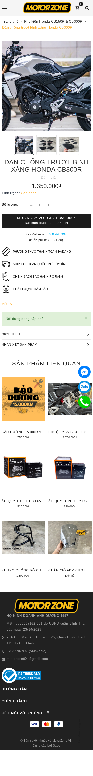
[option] (46, 86)
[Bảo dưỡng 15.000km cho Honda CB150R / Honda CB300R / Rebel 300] (23, 407)
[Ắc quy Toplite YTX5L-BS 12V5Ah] (23, 476)
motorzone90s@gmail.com (27, 659)
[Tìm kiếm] (87, 7)
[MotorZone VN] (47, 7)
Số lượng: (10, 204)
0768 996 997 (57, 234)
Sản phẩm (46, 363)
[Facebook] (84, 372)
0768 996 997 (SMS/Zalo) (26, 651)
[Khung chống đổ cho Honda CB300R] (23, 546)
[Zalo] (84, 387)
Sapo (56, 745)
